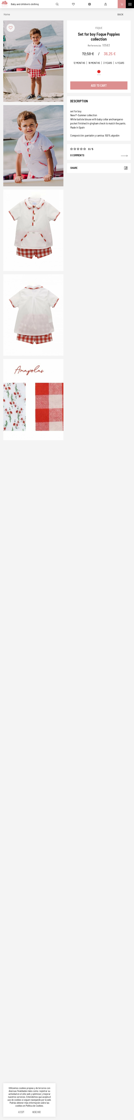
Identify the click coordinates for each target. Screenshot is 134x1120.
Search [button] (57, 4)
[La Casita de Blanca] (4, 4)
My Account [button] (105, 4)
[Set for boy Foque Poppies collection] (33, 61)
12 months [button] (79, 62)
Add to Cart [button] (99, 85)
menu (130, 4)
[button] (11, 28)
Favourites (73, 4)
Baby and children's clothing (25, 4)
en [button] (89, 4)
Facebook (125, 168)
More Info (36, 1112)
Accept (21, 1112)
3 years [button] (107, 62)
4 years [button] (119, 62)
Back (120, 14)
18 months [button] (94, 62)
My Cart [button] (122, 4)
